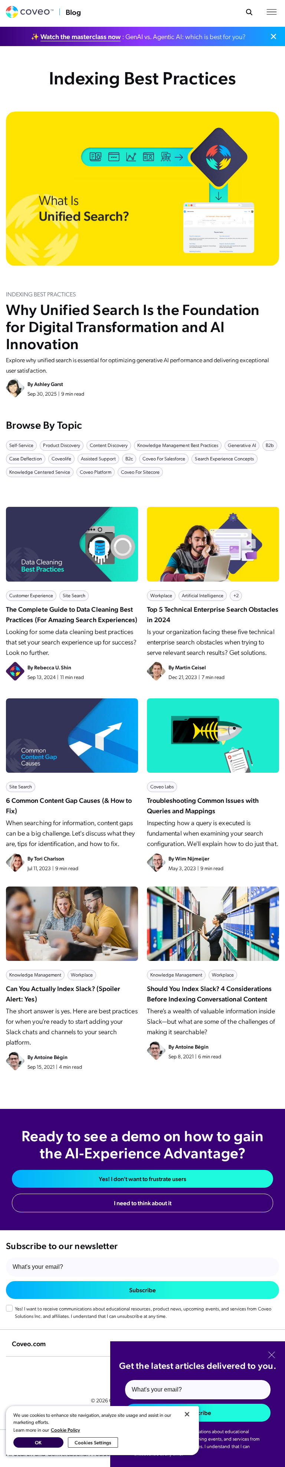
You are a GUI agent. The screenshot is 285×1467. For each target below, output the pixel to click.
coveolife (61, 458)
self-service (21, 445)
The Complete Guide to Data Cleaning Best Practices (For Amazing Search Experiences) (71, 614)
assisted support (98, 458)
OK (38, 1442)
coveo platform (95, 472)
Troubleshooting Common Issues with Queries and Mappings (203, 805)
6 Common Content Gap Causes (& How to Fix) (69, 805)
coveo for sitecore (140, 472)
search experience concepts (224, 458)
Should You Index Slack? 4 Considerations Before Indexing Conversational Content (209, 993)
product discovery (61, 445)
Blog (73, 12)
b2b (270, 445)
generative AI (242, 445)
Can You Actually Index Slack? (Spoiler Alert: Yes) (63, 993)
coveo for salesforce (164, 458)
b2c (129, 458)
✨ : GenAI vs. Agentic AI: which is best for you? (138, 36)
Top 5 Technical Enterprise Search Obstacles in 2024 (212, 614)
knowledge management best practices (177, 445)
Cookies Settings (93, 1442)
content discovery (109, 445)
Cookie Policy (65, 1429)
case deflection (25, 458)
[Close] (187, 1414)
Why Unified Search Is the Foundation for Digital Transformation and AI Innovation (133, 326)
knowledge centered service (39, 472)
